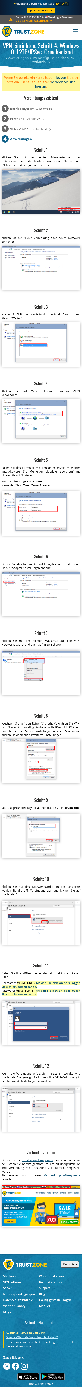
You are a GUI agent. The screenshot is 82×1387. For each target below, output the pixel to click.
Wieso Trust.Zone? (51, 1276)
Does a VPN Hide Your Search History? (32, 1337)
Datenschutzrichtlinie (18, 1300)
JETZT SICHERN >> (41, 10)
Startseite (10, 1276)
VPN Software (12, 1282)
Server (7, 1288)
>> (33, 21)
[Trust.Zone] (23, 32)
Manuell (45, 1306)
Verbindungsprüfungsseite (62, 1175)
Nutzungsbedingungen (19, 1294)
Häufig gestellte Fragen (55, 1300)
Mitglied (8, 1312)
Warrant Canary (14, 1306)
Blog (42, 1294)
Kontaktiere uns (50, 1282)
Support (44, 1288)
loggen (61, 77)
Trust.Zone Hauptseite (37, 1160)
